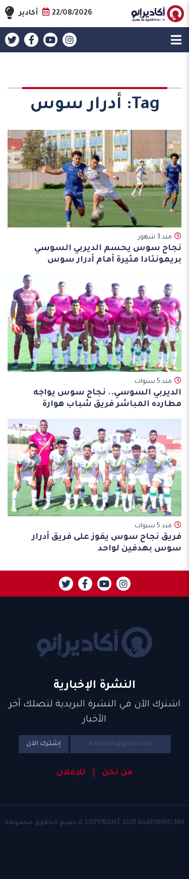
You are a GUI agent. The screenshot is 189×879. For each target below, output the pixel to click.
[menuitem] (113, 772)
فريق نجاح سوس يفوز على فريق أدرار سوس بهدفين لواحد (106, 543)
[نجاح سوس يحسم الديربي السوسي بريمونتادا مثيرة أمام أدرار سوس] (94, 178)
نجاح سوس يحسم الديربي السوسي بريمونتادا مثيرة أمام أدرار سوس (107, 254)
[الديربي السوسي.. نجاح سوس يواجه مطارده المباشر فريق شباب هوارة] (94, 323)
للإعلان (71, 772)
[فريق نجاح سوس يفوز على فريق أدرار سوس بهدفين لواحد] (94, 467)
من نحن (117, 772)
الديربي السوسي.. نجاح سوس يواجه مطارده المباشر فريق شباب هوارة (107, 398)
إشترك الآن (43, 744)
